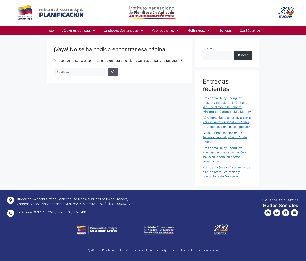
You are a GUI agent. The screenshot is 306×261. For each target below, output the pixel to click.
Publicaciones (163, 30)
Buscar (207, 48)
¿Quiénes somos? (76, 30)
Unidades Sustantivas (121, 30)
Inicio (50, 30)
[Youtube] (276, 212)
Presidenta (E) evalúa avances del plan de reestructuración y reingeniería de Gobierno (227, 172)
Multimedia (196, 30)
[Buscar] (113, 72)
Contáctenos (250, 30)
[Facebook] (285, 212)
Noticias (225, 30)
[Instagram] (267, 212)
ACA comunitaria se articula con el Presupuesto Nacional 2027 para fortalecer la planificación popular (227, 122)
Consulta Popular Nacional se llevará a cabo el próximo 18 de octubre (225, 137)
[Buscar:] (81, 71)
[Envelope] (294, 212)
